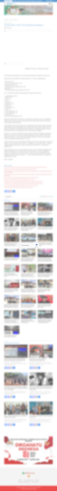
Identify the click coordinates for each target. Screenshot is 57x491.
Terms (37, 247)
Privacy (35, 247)
